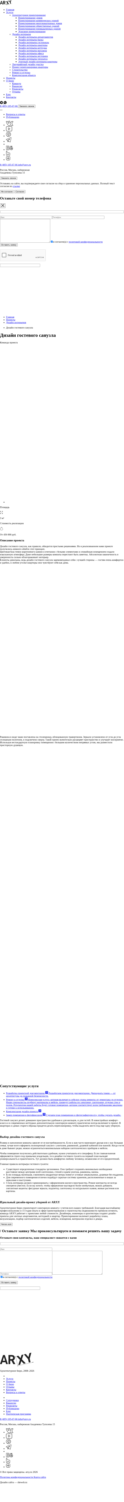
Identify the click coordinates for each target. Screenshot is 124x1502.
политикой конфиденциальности (86, 242)
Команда (16, 83)
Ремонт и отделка (21, 72)
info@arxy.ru (24, 164)
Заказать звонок (26, 106)
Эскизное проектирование (32, 31)
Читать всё (6, 1224)
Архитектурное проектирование (29, 15)
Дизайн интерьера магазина (32, 50)
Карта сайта (40, 1477)
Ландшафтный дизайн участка (28, 64)
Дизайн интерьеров (16, 322)
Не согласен (7, 192)
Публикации (12, 117)
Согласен (20, 192)
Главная (10, 9)
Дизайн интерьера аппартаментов (35, 37)
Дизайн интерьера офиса (31, 53)
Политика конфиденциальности (17, 1477)
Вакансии (17, 86)
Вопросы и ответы (15, 114)
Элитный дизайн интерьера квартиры (37, 61)
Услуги (9, 12)
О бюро (10, 80)
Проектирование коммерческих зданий (38, 20)
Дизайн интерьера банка (30, 39)
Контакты (11, 97)
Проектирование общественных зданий (38, 26)
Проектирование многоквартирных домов (40, 23)
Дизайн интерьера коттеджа (32, 48)
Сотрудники (12, 1400)
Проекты (10, 78)
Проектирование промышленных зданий (39, 28)
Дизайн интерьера (21, 34)
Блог (8, 94)
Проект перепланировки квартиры (30, 67)
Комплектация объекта (24, 75)
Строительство (20, 70)
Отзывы (16, 91)
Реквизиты (17, 89)
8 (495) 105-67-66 (9, 106)
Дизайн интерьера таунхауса (32, 59)
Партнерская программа (18, 1414)
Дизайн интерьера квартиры (32, 45)
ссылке (16, 186)
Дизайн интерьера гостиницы (33, 42)
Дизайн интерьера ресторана (33, 56)
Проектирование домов (30, 18)
